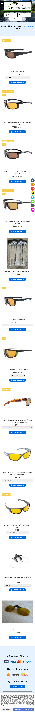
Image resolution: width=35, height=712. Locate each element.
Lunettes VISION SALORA (17, 72)
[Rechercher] (24, 19)
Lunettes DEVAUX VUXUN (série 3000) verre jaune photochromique (17, 474)
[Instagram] (33, 184)
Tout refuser (17, 709)
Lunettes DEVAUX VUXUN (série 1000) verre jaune (17, 526)
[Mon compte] (33, 197)
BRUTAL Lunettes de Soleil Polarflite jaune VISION (17, 123)
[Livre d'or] (33, 205)
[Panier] (33, 201)
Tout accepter (29, 709)
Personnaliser (6, 709)
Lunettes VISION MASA (17, 319)
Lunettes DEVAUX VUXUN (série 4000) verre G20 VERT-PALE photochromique (17, 421)
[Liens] (33, 210)
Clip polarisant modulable (17, 630)
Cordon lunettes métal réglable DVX (17, 271)
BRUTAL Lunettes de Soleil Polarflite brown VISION (17, 173)
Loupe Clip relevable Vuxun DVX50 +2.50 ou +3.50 (17, 578)
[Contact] (33, 193)
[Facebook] (33, 180)
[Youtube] (33, 189)
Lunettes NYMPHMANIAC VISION (17, 370)
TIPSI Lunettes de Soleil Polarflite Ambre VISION (17, 223)
